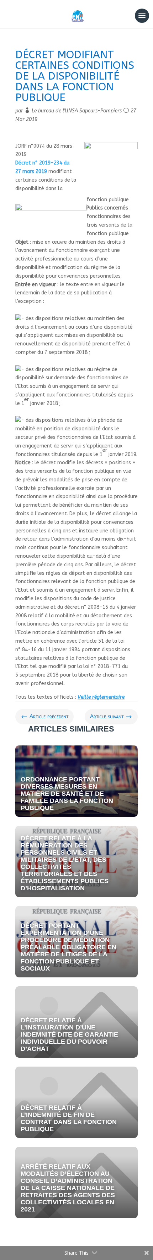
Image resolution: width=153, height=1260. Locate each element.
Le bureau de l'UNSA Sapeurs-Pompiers (77, 111)
